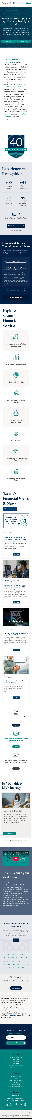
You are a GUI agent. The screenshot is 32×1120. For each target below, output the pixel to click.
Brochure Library (16, 1076)
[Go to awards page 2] (13, 290)
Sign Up (16, 768)
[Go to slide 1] (10, 840)
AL (4, 954)
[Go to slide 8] (21, 840)
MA (26, 958)
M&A (16, 1078)
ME (4, 961)
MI (8, 961)
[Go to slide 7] (19, 840)
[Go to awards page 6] (18, 290)
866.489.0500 (16, 1096)
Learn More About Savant (16, 226)
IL (9, 958)
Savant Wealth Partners (16, 1080)
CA (13, 954)
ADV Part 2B (16, 1063)
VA (18, 967)
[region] (16, 271)
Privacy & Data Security (16, 1065)
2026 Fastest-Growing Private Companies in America (15, 269)
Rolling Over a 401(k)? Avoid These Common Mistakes (15, 682)
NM (22, 961)
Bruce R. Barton (7, 580)
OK (9, 964)
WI (23, 967)
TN (9, 967)
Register (16, 746)
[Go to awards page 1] (11, 290)
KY (21, 958)
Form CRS (16, 1059)
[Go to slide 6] (18, 840)
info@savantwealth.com (17, 1098)
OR (14, 964)
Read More (16, 554)
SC (27, 964)
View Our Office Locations (16, 1101)
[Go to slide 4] (15, 840)
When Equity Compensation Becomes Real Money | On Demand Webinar (15, 538)
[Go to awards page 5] (17, 290)
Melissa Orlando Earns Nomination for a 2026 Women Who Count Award (16, 634)
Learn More (8, 41)
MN (13, 961)
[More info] (20, 230)
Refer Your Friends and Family (16, 1086)
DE (22, 954)
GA (5, 958)
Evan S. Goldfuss (8, 532)
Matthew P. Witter (8, 531)
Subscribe (10, 1037)
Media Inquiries (16, 1084)
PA (18, 964)
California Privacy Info (16, 1068)
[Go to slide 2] (12, 840)
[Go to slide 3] (13, 840)
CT (18, 954)
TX (14, 967)
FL (26, 954)
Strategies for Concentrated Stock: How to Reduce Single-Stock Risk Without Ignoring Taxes (15, 587)
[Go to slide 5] (16, 840)
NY (27, 961)
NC (17, 961)
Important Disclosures (16, 1057)
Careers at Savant (16, 1082)
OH (4, 964)
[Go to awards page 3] (14, 290)
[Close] (30, 1113)
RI (22, 964)
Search (16, 940)
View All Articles (10, 509)
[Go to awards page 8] (21, 290)
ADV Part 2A (16, 1061)
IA (17, 958)
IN (13, 958)
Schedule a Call (23, 41)
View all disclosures (16, 297)
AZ (9, 954)
